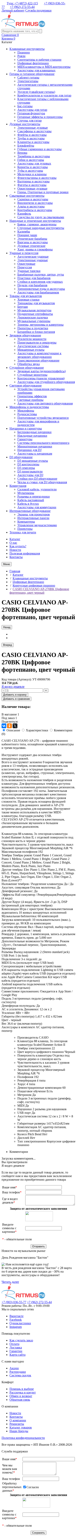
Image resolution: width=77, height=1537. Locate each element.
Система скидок (20, 1375)
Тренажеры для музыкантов (36, 303)
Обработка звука (28, 364)
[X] (15, 725)
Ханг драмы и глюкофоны (35, 249)
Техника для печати (22, 532)
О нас (13, 542)
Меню (6, 564)
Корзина (8, 38)
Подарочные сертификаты (35, 314)
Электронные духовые (32, 127)
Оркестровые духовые (32, 188)
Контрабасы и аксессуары (34, 210)
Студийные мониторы (32, 374)
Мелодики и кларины (32, 174)
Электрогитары (27, 81)
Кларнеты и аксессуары (33, 142)
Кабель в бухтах (28, 503)
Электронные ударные (32, 260)
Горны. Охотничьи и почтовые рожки (43, 192)
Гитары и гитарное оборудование (31, 74)
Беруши (22, 306)
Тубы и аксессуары (30, 170)
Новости (15, 550)
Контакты (16, 557)
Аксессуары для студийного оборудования (46, 382)
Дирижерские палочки (32, 317)
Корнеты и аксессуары (32, 167)
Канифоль (24, 213)
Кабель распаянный (30, 500)
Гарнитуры (24, 439)
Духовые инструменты (24, 124)
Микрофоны (25, 410)
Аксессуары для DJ (30, 475)
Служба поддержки (38, 10)
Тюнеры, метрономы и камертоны (40, 324)
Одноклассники (20, 1323)
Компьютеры (26, 521)
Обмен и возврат (20, 1396)
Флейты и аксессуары (32, 134)
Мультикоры (25, 493)
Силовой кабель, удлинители (37, 489)
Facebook (15, 1319)
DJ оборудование (21, 457)
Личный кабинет (13, 10)
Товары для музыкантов (25, 296)
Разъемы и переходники (33, 496)
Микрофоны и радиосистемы (29, 407)
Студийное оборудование (26, 367)
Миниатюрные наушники (34, 446)
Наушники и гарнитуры (25, 428)
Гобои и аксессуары (30, 160)
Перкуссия (24, 267)
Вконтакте (16, 1316)
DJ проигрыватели (30, 471)
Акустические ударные (33, 256)
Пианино (23, 52)
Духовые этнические (31, 246)
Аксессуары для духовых (34, 163)
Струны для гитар (29, 120)
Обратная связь (19, 1399)
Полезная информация (24, 553)
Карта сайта (17, 1354)
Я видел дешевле (13, 686)
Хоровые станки (28, 299)
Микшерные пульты (30, 349)
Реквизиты (16, 1424)
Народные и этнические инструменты (35, 220)
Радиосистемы (27, 414)
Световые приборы (30, 400)
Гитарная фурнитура (31, 113)
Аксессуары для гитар (32, 109)
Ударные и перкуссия (23, 253)
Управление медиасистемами (37, 525)
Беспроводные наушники (34, 432)
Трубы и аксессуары (31, 138)
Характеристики (37, 730)
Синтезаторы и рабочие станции (39, 59)
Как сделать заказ (21, 1340)
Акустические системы (33, 346)
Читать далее (10, 1282)
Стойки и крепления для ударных (40, 281)
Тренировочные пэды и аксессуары (41, 288)
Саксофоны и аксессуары (34, 131)
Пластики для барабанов (34, 278)
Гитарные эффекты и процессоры (40, 117)
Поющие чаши (27, 235)
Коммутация (17, 485)
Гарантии (15, 1351)
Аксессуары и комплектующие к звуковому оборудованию (39, 355)
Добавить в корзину (15, 694)
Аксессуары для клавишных (36, 70)
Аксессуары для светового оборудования (45, 403)
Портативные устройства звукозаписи (43, 417)
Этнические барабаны (32, 238)
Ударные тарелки (28, 271)
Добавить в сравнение (16, 698)
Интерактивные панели (33, 518)
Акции (14, 1368)
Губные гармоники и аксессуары (39, 149)
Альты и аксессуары (31, 206)
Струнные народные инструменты (40, 228)
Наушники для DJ (29, 450)
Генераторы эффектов (32, 396)
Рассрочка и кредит (22, 1392)
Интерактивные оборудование (30, 511)
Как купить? (17, 546)
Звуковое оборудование (25, 335)
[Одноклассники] (9, 725)
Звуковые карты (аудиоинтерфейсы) (41, 371)
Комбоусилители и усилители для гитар (44, 95)
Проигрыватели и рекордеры (36, 342)
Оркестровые (26, 263)
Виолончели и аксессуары (35, 203)
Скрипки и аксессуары (32, 199)
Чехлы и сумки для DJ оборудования (42, 482)
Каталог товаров (20, 1427)
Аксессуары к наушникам (34, 453)
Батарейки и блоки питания (36, 331)
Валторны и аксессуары (33, 181)
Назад (6, 627)
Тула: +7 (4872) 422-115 (22, 3)
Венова (22, 152)
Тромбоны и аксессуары (33, 156)
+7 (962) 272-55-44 (22, 7)
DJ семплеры (26, 468)
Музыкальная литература (34, 310)
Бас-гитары (25, 106)
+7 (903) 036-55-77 (14, 1302)
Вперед (7, 644)
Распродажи (17, 1371)
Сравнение (10, 35)
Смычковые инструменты (26, 195)
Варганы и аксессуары (32, 242)
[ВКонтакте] (4, 725)
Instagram (15, 1326)
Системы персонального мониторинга (43, 442)
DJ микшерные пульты (32, 460)
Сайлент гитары (28, 77)
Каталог (14, 539)
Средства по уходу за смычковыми (40, 217)
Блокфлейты (25, 145)
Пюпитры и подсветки (32, 328)
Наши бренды (18, 1431)
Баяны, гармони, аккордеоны (36, 224)
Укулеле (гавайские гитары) (36, 92)
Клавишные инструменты (27, 49)
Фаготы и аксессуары (31, 185)
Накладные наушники (32, 435)
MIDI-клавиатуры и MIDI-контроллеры (43, 66)
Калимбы (23, 231)
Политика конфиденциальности (23, 1438)
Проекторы (25, 528)
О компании (17, 1420)
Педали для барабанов (32, 285)
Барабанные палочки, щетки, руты (40, 274)
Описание (13, 730)
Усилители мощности (31, 339)
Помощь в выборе (21, 1389)
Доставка (15, 1347)
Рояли (21, 56)
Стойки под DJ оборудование (37, 478)
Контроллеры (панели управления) (41, 378)
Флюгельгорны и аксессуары (36, 177)
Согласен (32, 1487)
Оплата (14, 1344)
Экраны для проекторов (33, 514)
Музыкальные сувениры (33, 321)
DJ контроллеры (28, 464)
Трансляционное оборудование (38, 360)
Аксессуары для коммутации (36, 507)
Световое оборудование (25, 385)
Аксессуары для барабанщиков (38, 292)
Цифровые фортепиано (33, 63)
